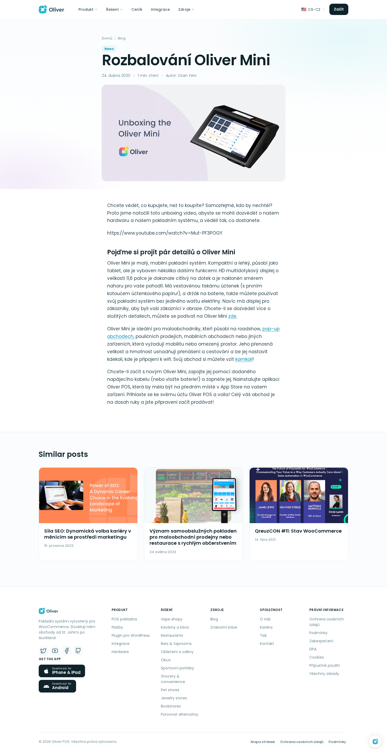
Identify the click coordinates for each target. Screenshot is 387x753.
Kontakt (267, 643)
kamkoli (243, 359)
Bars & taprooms (176, 643)
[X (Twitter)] (43, 650)
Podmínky (318, 632)
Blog (122, 38)
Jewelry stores (174, 698)
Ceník (136, 9)
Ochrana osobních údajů (326, 621)
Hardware (120, 651)
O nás (265, 619)
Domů (107, 38)
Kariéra (266, 627)
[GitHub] (78, 650)
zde (232, 316)
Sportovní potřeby (177, 668)
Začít (339, 9)
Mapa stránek (263, 741)
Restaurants (172, 635)
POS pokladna (124, 619)
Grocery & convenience (173, 679)
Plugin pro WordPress (131, 635)
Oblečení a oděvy (177, 651)
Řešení (112, 9)
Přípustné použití (324, 665)
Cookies (316, 657)
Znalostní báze (223, 627)
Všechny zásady (324, 673)
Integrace (160, 9)
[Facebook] (66, 650)
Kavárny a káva (175, 627)
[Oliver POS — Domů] (51, 9)
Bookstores (171, 706)
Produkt (85, 9)
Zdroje (184, 9)
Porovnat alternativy (179, 714)
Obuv (166, 660)
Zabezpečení (321, 641)
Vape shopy (171, 619)
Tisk (263, 635)
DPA (312, 649)
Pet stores (170, 690)
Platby (117, 627)
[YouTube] (55, 650)
